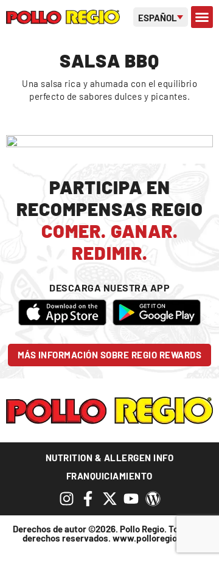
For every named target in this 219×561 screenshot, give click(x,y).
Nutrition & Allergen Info (110, 457)
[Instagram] (66, 498)
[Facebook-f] (88, 498)
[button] (202, 17)
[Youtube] (131, 498)
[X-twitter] (109, 498)
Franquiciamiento (109, 475)
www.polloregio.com (155, 537)
